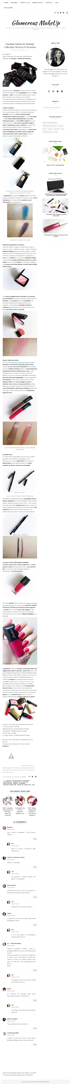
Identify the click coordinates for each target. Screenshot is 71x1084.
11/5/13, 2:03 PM (15, 845)
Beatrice (10, 827)
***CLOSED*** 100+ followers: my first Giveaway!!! (56, 215)
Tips (62, 129)
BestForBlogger (45, 1081)
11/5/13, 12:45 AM (11, 915)
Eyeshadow (7, 782)
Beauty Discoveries (50, 122)
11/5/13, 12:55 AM (11, 945)
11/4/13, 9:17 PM (10, 829)
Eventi (61, 125)
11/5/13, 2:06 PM (15, 873)
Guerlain (16, 782)
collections (17, 780)
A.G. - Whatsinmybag (14, 943)
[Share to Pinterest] (35, 776)
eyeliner (26, 780)
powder (22, 783)
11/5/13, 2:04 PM (15, 904)
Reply (35, 839)
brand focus (47, 132)
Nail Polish (7, 783)
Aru (12, 843)
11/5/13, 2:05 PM (15, 931)
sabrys (9, 913)
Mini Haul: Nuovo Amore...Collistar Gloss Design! (56, 235)
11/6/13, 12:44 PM (11, 1021)
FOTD (44, 129)
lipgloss (24, 782)
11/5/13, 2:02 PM (11, 991)
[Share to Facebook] (29, 776)
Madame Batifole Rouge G (22, 681)
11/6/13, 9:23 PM (11, 1035)
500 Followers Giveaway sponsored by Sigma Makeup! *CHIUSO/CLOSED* (56, 194)
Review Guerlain (9, 784)
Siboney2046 (11, 885)
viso (33, 784)
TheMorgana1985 (13, 1033)
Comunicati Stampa (50, 125)
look (55, 132)
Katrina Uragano (12, 1019)
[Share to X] (32, 776)
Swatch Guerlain (24, 784)
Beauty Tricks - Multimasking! (55, 165)
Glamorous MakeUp (35, 22)
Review (56, 129)
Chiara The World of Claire (16, 857)
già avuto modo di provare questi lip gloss (20, 362)
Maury (9, 988)
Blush (8, 780)
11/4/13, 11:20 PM (11, 887)
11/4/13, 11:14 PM (10, 859)
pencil (15, 783)
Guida (50, 129)
